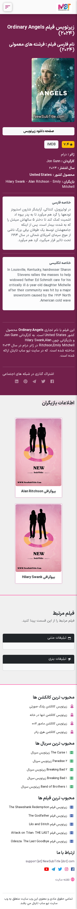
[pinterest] (25, 381)
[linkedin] (16, 381)
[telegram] (34, 381)
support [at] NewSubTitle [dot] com (50, 861)
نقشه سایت (62, 879)
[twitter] (43, 381)
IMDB (51, 144)
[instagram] (66, 869)
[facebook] (52, 381)
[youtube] (46, 869)
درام (64, 154)
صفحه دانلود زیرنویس (38, 131)
